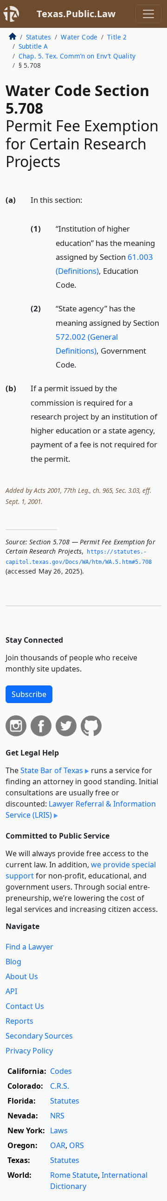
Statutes (38, 36)
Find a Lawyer (29, 947)
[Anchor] (87, 199)
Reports (19, 1021)
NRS (57, 1116)
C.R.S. (59, 1086)
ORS (76, 1145)
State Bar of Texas (51, 770)
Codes (61, 1071)
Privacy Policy (29, 1051)
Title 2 (117, 36)
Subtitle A (33, 46)
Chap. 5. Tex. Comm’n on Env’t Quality (77, 56)
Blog (13, 961)
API (11, 991)
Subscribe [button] (29, 694)
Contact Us (25, 1006)
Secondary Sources (39, 1036)
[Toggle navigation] (148, 14)
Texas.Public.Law (76, 13)
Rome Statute (74, 1175)
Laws (59, 1130)
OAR (57, 1145)
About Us (22, 976)
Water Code (79, 36)
